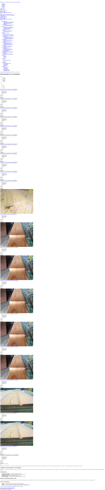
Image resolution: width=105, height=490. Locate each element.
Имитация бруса (4, 21)
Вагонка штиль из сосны (7, 28)
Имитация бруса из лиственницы (8, 22)
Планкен (3, 33)
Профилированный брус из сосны (8, 51)
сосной (21, 486)
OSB (4, 59)
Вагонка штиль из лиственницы (8, 27)
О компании (4, 487)
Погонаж (3, 55)
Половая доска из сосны (7, 31)
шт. (2, 113)
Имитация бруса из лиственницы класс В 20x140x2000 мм (8, 144)
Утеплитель (5, 65)
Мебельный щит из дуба (7, 48)
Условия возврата (2, 488)
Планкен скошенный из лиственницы (9, 35)
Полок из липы (6, 68)
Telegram (6, 12)
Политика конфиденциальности (9, 488)
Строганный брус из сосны (7, 37)
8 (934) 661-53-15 (2, 8)
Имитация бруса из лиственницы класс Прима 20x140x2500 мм (9, 247)
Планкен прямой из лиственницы (8, 34)
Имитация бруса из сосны (7, 23)
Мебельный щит (4, 47)
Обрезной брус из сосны (7, 43)
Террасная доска (4, 53)
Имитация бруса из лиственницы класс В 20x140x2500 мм (8, 153)
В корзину (2, 97)
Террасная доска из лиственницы (8, 54)
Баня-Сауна (3, 66)
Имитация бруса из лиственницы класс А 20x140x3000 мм (8, 108)
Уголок (5, 57)
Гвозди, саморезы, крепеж (7, 63)
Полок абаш (5, 67)
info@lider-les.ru (2, 11)
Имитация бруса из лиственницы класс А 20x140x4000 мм (8, 117)
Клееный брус (4, 45)
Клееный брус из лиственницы (8, 46)
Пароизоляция (6, 64)
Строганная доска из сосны (7, 25)
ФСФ (4, 61)
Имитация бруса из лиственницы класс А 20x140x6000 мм (8, 135)
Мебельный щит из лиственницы (8, 49)
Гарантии (3, 6)
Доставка (3, 5)
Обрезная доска (4, 39)
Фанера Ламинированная (7, 60)
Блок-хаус (3, 32)
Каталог (3, 3)
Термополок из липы (6, 70)
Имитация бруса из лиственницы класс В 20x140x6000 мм (8, 214)
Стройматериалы (4, 62)
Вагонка (3, 26)
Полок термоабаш (6, 69)
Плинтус (5, 56)
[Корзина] (0, 13)
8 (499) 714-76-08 (2, 9)
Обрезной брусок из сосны (7, 44)
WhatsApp (2, 12)
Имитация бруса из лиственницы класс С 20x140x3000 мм (8, 413)
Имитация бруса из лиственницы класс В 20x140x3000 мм (8, 162)
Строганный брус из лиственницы (8, 36)
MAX (11, 12)
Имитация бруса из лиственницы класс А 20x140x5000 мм (8, 126)
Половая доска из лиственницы (8, 30)
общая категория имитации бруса (12, 486)
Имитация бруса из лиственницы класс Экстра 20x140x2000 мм (9, 455)
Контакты (3, 7)
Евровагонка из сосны (7, 29)
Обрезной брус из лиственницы (8, 42)
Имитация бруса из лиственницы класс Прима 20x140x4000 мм (9, 313)
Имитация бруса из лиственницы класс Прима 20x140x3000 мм (9, 280)
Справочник (3, 4)
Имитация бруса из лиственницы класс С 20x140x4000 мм (8, 446)
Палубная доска (4, 52)
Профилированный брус (5, 50)
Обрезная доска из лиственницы (8, 40)
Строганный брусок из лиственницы (9, 38)
